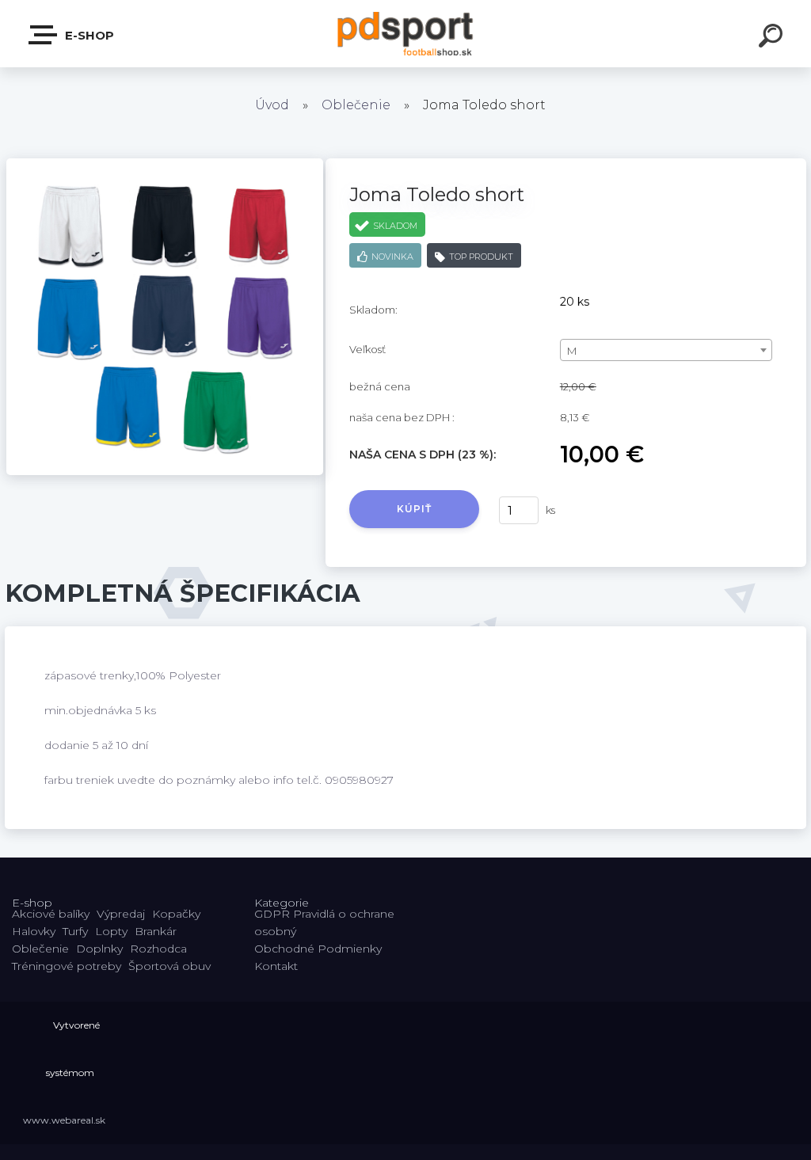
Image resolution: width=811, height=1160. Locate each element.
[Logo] (406, 33)
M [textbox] (572, 350)
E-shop (88, 35)
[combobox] (666, 350)
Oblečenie (356, 104)
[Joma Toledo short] (164, 164)
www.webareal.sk (64, 1120)
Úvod (272, 104)
